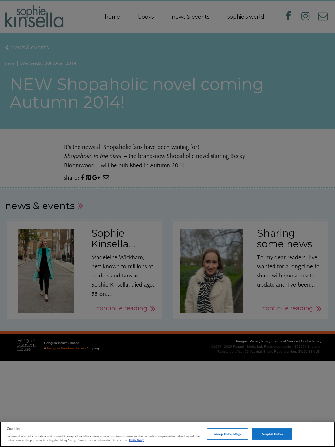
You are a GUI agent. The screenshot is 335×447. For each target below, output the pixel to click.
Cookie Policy (136, 440)
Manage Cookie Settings (227, 434)
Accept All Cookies (272, 434)
